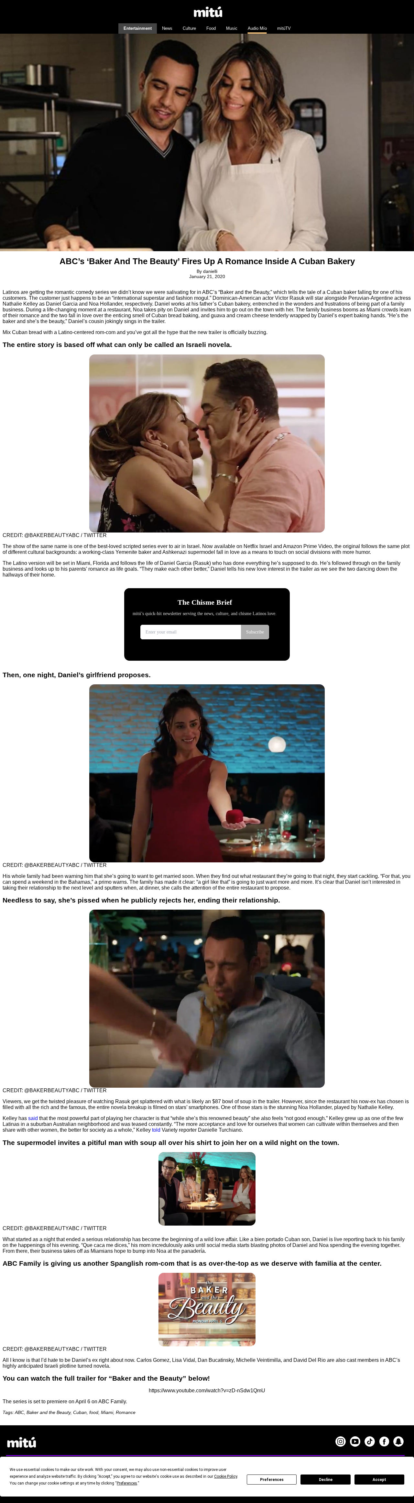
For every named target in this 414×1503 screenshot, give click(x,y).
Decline (325, 1479)
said (33, 1118)
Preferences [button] (127, 1483)
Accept (379, 1479)
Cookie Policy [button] (225, 1476)
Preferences (272, 1479)
